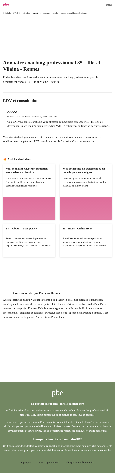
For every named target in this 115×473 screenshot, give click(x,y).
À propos (26, 462)
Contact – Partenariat (48, 462)
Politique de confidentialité (79, 462)
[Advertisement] (57, 37)
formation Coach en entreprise (77, 141)
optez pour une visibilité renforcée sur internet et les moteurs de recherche (70, 450)
